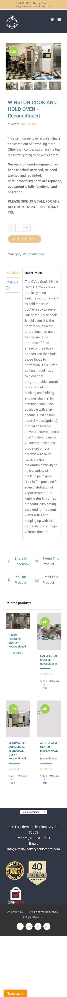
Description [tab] (13, 273)
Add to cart (24, 239)
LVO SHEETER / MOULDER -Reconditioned (49, 659)
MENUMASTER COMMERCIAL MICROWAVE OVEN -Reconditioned (17, 750)
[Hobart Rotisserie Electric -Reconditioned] (18, 621)
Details (19, 653)
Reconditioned (33, 254)
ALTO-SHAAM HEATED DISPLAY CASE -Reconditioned (49, 750)
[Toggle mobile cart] (52, 19)
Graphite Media (50, 911)
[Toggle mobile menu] (59, 19)
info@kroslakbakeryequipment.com (33, 6)
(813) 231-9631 (39, 838)
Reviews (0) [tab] (12, 285)
